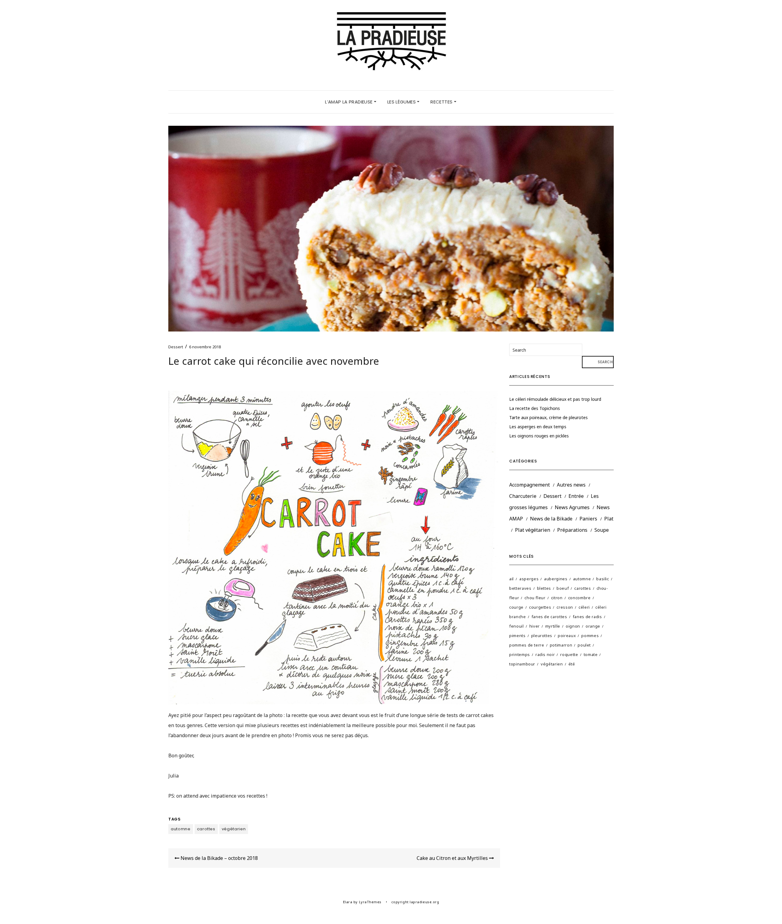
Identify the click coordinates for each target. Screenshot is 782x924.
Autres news (571, 484)
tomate (591, 654)
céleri (584, 607)
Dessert (175, 347)
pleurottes (542, 635)
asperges (529, 579)
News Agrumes (572, 507)
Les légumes (402, 102)
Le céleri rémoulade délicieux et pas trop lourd (555, 399)
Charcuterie (522, 496)
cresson (565, 607)
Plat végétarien (532, 530)
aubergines (556, 579)
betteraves (520, 588)
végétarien (234, 829)
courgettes (540, 607)
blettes (544, 588)
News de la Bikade (551, 518)
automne (181, 829)
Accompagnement (529, 484)
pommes (590, 635)
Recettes (442, 102)
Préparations (572, 530)
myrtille (552, 626)
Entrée (576, 496)
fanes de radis (587, 616)
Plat (608, 518)
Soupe (601, 530)
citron (557, 597)
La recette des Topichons (534, 408)
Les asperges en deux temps (537, 426)
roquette (569, 654)
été (571, 664)
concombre (579, 597)
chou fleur (535, 597)
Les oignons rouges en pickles (539, 436)
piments (517, 635)
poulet (584, 645)
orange (593, 626)
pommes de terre (526, 645)
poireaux (567, 635)
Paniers (588, 518)
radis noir (545, 654)
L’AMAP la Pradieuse (349, 102)
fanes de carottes (549, 616)
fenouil (516, 626)
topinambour (522, 664)
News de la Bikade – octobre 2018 (218, 858)
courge (516, 607)
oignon (573, 626)
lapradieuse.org (424, 902)
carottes (206, 829)
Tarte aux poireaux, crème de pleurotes (548, 417)
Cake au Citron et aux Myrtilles (453, 858)
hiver (534, 626)
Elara (348, 902)
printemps (519, 654)
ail (511, 579)
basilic (602, 579)
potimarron (561, 645)
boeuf (563, 588)
